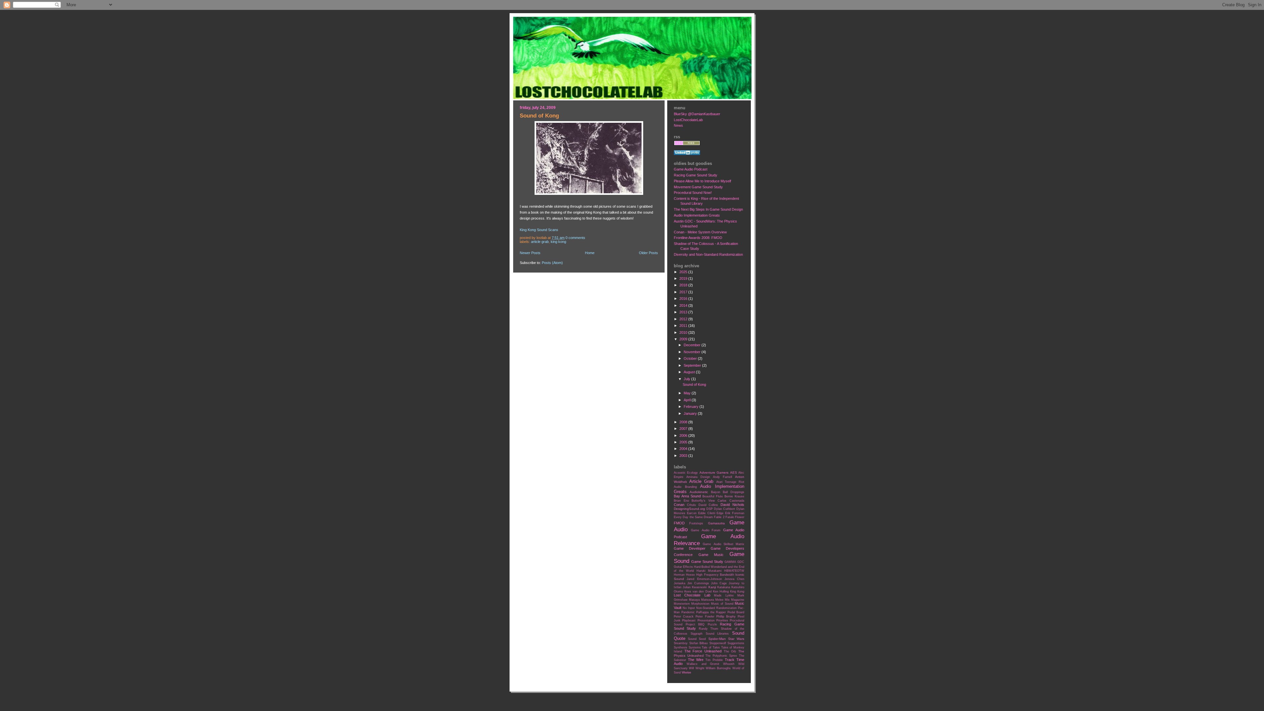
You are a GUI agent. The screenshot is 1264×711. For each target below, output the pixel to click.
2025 (683, 272)
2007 (683, 429)
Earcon (692, 513)
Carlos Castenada (731, 500)
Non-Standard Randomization (716, 608)
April (688, 400)
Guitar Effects (683, 566)
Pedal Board (736, 612)
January (691, 413)
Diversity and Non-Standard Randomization (708, 254)
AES (733, 472)
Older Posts (648, 253)
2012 (683, 319)
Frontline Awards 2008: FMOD (698, 238)
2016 (683, 299)
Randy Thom (708, 628)
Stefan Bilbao (698, 643)
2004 (683, 449)
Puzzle (712, 624)
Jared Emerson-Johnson (704, 579)
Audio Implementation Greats (697, 215)
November (692, 352)
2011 (683, 326)
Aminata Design (698, 477)
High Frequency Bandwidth (715, 574)
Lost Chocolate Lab (692, 595)
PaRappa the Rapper (711, 612)
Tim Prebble (714, 660)
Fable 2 (719, 517)
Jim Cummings (698, 583)
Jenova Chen (734, 579)
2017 (683, 292)
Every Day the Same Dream (693, 517)
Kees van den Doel (697, 591)
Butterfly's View (703, 500)
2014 (683, 305)
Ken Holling (721, 591)
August (690, 372)
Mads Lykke (723, 595)
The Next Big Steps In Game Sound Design (708, 209)
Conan (679, 505)
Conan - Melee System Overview (700, 232)
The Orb (730, 651)
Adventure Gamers (713, 472)
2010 (683, 332)
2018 (683, 285)
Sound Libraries (717, 633)
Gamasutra (716, 523)
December (692, 345)
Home (589, 253)
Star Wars (736, 639)
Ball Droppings (733, 492)
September (693, 365)
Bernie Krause (734, 496)
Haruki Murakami (709, 570)
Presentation (706, 620)
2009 (683, 339)
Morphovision (700, 603)
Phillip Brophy (726, 616)
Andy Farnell (722, 477)
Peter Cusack (684, 616)
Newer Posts (530, 253)
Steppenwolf (717, 643)
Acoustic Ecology (686, 472)
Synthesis (680, 647)
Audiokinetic (699, 492)
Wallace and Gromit (703, 664)
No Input (689, 608)
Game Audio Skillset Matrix (723, 544)
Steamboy (681, 643)
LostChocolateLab (688, 120)
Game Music (711, 555)
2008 (683, 422)
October (691, 358)
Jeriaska (679, 583)
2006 (683, 435)
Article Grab (540, 242)
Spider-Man (717, 639)
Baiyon (715, 492)
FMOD (679, 523)
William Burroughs (718, 668)
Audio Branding (685, 486)
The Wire (695, 660)
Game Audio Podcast (690, 169)
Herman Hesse (684, 574)
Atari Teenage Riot (730, 482)
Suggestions (735, 643)
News (678, 125)
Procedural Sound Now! (693, 193)
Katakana (723, 587)
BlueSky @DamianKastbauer (697, 114)
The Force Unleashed (703, 651)
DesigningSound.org (689, 509)
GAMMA (730, 562)
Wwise (686, 672)
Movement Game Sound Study (698, 187)
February (691, 406)
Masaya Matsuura (701, 599)
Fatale (729, 517)
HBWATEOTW (734, 570)
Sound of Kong (539, 116)
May (688, 393)
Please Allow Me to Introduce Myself (702, 181)
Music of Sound (722, 603)
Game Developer (689, 548)
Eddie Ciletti (706, 513)
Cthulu (691, 505)
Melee (719, 599)
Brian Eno (681, 500)
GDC (740, 562)
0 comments (575, 238)
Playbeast (689, 620)
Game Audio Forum (706, 530)
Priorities (722, 620)
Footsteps (696, 523)
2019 (683, 278)
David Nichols (732, 505)
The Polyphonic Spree (721, 655)
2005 (683, 442)
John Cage (719, 583)
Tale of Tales (711, 647)
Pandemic (688, 612)
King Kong (558, 242)
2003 (683, 456)
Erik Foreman (734, 513)
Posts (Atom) (552, 263)
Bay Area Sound (687, 496)
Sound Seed (697, 639)
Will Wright (696, 668)
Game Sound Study (707, 562)
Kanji (712, 587)
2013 (683, 312)
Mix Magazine (734, 599)
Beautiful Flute (712, 496)
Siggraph (696, 633)
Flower (739, 517)
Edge (720, 513)
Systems (695, 647)
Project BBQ (695, 624)
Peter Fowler (705, 616)
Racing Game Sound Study (695, 175)
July (687, 379)
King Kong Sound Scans (539, 230)
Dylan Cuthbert (724, 509)
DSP (709, 509)
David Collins (708, 505)
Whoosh (728, 664)
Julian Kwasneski (695, 587)
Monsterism (682, 603)
